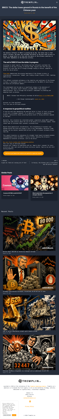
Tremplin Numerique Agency (38, 386)
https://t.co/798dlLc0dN (46, 95)
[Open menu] (57, 2)
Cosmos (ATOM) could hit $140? (12, 193)
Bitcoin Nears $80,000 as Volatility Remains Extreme (19, 251)
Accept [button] (14, 415)
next (56, 189)
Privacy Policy (29, 406)
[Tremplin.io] (29, 2)
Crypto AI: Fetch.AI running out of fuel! (14, 161)
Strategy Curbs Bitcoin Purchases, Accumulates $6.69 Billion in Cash (24, 291)
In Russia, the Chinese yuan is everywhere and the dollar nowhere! (45, 162)
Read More (5, 412)
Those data (6, 73)
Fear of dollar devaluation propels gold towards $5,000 (20, 331)
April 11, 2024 (39, 99)
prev (2, 189)
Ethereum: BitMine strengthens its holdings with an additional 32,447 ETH (26, 371)
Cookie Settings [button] (7, 415)
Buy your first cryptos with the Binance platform (18, 142)
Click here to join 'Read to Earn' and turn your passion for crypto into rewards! (23, 153)
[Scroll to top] (56, 414)
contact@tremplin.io (30, 397)
